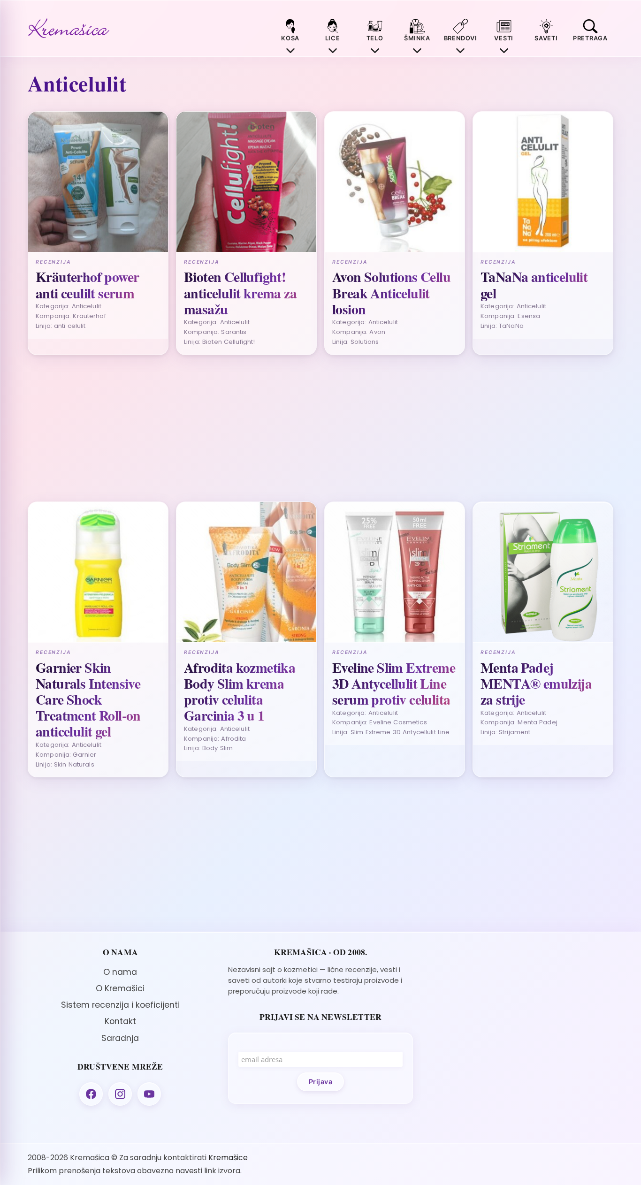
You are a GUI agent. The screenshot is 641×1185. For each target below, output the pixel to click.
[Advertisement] (309, 428)
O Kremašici (120, 988)
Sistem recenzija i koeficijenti (120, 1004)
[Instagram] (120, 1094)
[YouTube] (149, 1094)
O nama (120, 972)
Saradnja (120, 1038)
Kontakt (120, 1021)
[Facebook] (91, 1094)
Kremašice (228, 1157)
